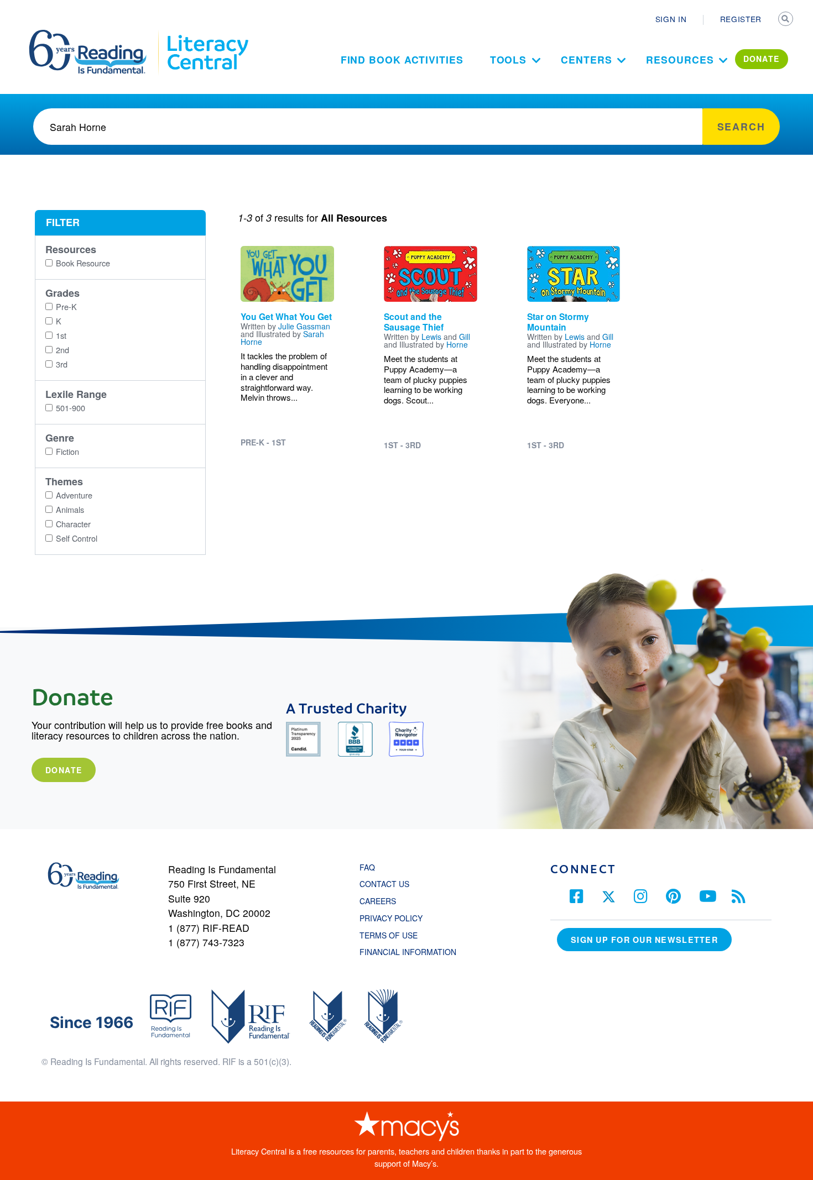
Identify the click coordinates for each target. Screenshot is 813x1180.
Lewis (431, 336)
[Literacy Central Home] (207, 34)
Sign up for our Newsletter (644, 939)
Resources (679, 59)
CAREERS (377, 900)
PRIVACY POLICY (391, 918)
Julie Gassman (304, 326)
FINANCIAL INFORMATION (407, 951)
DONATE (761, 58)
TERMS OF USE (394, 935)
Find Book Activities (402, 59)
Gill (464, 336)
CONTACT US (387, 883)
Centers (586, 59)
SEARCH (786, 20)
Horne (457, 344)
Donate (63, 769)
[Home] (95, 34)
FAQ (367, 867)
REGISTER (741, 18)
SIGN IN (671, 18)
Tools (508, 59)
